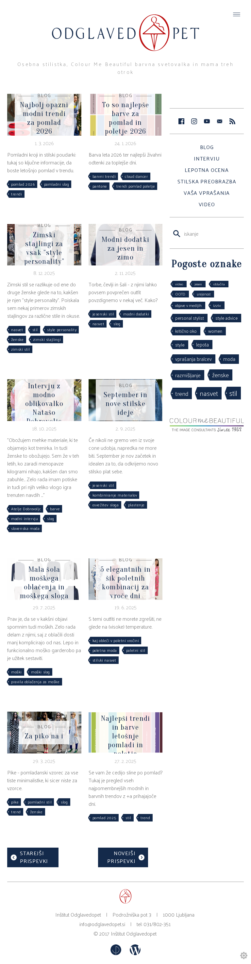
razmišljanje (188, 375)
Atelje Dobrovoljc (26, 508)
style (180, 344)
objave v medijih (188, 305)
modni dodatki (136, 313)
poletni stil (135, 650)
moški (16, 671)
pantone (99, 186)
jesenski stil (103, 313)
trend (16, 811)
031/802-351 (157, 924)
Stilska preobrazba (206, 181)
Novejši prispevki (121, 857)
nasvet (17, 329)
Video (207, 204)
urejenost (203, 294)
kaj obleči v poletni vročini (115, 640)
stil (35, 329)
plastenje (136, 504)
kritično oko (186, 331)
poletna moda (104, 650)
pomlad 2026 (23, 184)
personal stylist (189, 318)
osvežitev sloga (105, 504)
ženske (17, 339)
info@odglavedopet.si (102, 924)
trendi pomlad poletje (135, 186)
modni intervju (24, 518)
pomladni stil (40, 801)
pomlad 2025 (104, 817)
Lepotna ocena (206, 170)
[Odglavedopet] (125, 26)
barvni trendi (104, 176)
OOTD (180, 294)
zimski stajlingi (47, 339)
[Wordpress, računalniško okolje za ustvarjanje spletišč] (135, 953)
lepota (202, 344)
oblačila (219, 284)
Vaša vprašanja (207, 192)
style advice (226, 318)
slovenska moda (25, 528)
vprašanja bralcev (193, 358)
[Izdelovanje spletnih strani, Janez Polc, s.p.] (116, 953)
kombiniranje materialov (114, 495)
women (215, 331)
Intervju (207, 158)
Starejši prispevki (34, 857)
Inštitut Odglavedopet (134, 933)
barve (55, 508)
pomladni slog (56, 184)
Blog (207, 147)
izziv (217, 305)
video (179, 284)
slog (116, 323)
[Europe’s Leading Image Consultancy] (207, 429)
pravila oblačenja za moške (35, 681)
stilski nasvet (104, 660)
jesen (198, 284)
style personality (61, 329)
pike (15, 801)
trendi (16, 193)
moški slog (40, 671)
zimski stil (20, 349)
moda (229, 359)
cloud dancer (136, 176)
